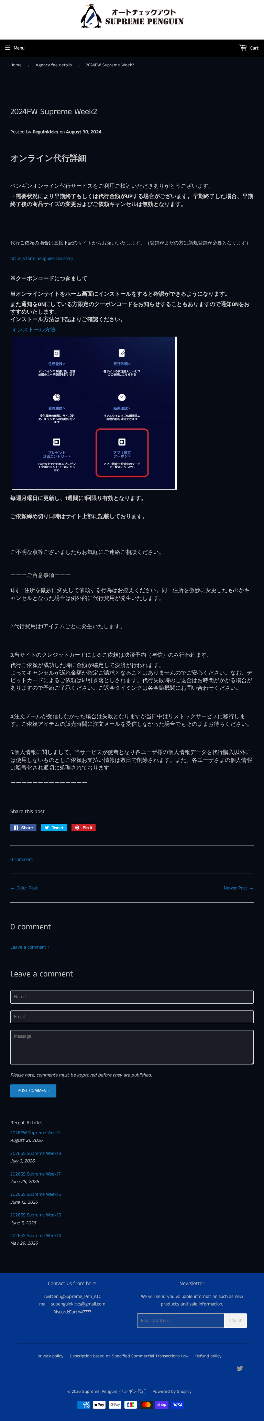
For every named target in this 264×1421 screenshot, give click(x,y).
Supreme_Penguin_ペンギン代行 (114, 1391)
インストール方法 (33, 330)
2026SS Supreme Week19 (35, 1153)
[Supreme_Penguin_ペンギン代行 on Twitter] (239, 1369)
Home (16, 65)
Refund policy (208, 1356)
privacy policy (50, 1356)
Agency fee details (54, 65)
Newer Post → (239, 888)
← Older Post (24, 888)
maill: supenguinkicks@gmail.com (72, 1304)
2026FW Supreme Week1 (35, 1132)
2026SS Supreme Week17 (35, 1174)
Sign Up (235, 1321)
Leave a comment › (29, 947)
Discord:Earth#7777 (72, 1312)
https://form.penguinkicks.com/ (42, 258)
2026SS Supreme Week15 (35, 1215)
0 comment (21, 859)
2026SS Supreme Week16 (35, 1194)
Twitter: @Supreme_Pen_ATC (72, 1296)
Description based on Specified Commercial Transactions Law (129, 1356)
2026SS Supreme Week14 (35, 1235)
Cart (254, 48)
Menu (19, 48)
